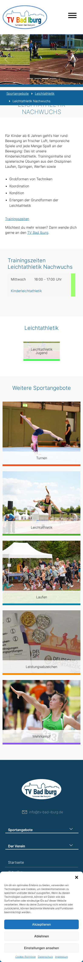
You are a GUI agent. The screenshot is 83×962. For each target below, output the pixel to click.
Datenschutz (45, 956)
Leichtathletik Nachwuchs (31, 101)
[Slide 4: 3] (53, 78)
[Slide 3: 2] (45, 78)
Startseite (16, 862)
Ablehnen (41, 936)
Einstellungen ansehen (41, 948)
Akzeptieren (41, 924)
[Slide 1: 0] (30, 78)
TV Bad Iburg (37, 232)
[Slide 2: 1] (37, 78)
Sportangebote (17, 94)
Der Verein (16, 846)
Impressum (61, 956)
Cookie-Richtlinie (25, 956)
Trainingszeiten (17, 219)
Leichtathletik (44, 94)
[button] (76, 877)
